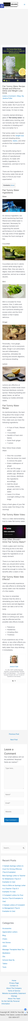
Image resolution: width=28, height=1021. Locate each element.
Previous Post (14, 734)
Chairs (4, 939)
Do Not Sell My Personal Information (10, 1002)
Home (14, 980)
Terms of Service (14, 991)
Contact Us (14, 986)
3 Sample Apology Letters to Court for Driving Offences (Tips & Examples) (12, 869)
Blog (19, 96)
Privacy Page (14, 983)
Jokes (4, 946)
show (12, 185)
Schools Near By (8, 960)
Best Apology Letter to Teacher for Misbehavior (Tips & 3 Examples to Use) (13, 879)
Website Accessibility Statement (14, 993)
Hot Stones (6, 942)
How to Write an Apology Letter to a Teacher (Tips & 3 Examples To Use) (14, 889)
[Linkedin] (13, 681)
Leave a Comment (9, 96)
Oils (3, 956)
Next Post (14, 740)
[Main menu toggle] (24, 4)
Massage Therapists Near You (13, 949)
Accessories (6, 928)
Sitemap (14, 996)
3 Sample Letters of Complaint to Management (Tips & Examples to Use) (13, 908)
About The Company (14, 988)
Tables (4, 963)
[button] (2, 6)
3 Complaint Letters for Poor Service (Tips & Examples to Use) (12, 898)
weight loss (19, 136)
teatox (15, 141)
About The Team (14, 999)
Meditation (6, 953)
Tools (4, 967)
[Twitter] (15, 681)
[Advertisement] (14, 24)
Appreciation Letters (9, 932)
